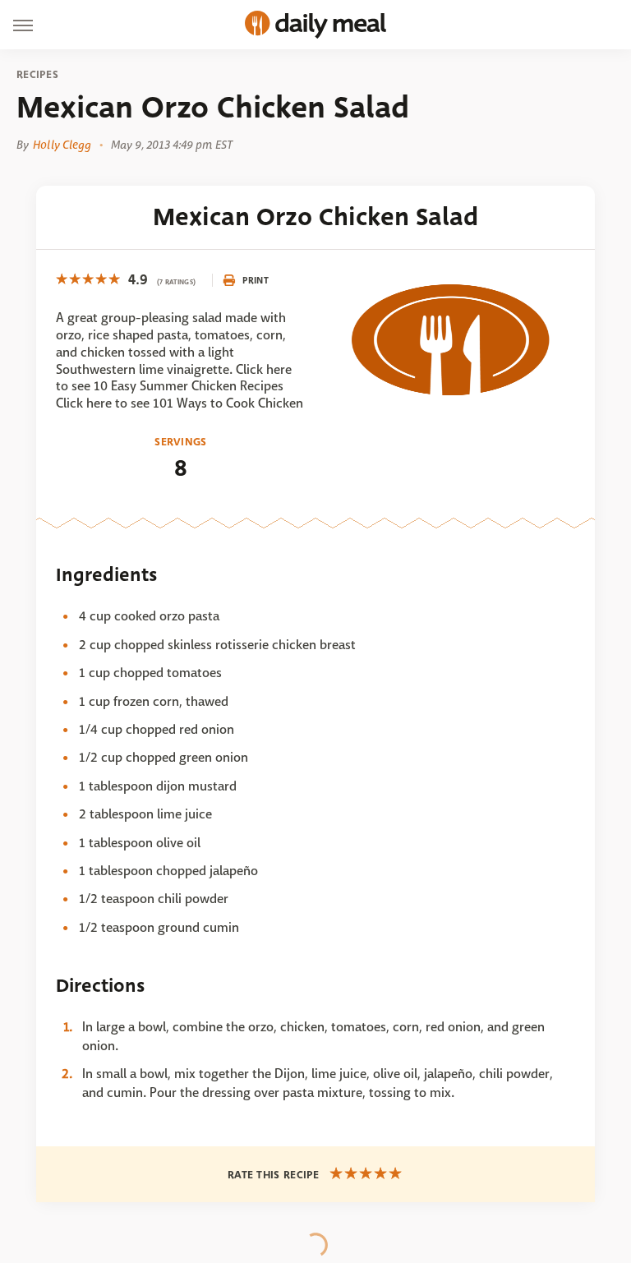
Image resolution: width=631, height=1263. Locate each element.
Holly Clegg (62, 144)
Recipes (37, 75)
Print (255, 280)
